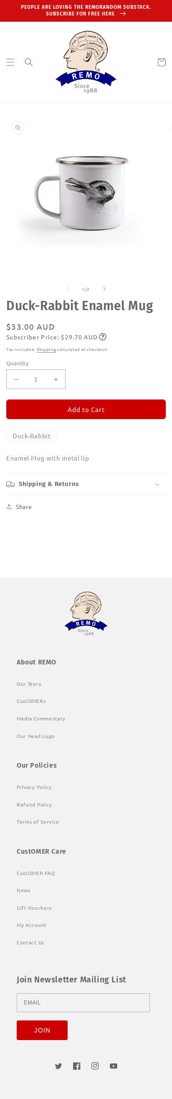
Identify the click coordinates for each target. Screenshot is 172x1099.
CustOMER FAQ (36, 873)
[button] (10, 62)
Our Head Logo (36, 736)
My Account (32, 924)
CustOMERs (31, 700)
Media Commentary (41, 718)
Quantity (17, 362)
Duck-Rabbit (32, 436)
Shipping (46, 349)
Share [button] (24, 506)
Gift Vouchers (34, 907)
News (23, 890)
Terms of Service (38, 821)
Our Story (29, 683)
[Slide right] (104, 289)
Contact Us (30, 942)
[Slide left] (67, 289)
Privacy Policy (34, 787)
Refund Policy (34, 804)
